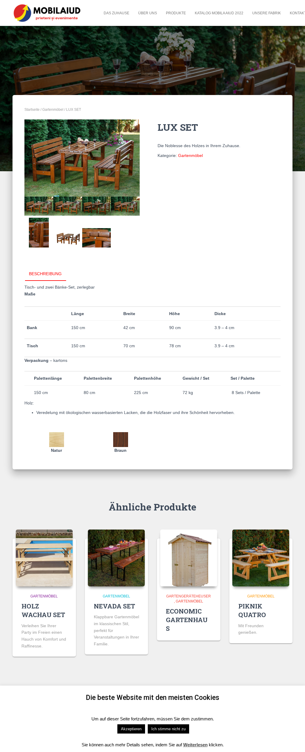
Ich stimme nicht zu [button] (168, 729)
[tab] (49, 274)
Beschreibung (45, 273)
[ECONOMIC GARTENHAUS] (188, 558)
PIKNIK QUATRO (252, 610)
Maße (29, 294)
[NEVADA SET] (116, 558)
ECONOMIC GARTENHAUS (187, 620)
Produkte (176, 13)
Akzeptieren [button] (131, 729)
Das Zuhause (116, 13)
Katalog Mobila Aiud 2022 (219, 13)
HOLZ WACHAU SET (43, 610)
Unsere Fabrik (266, 13)
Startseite (32, 110)
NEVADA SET (114, 606)
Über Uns (147, 13)
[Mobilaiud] (47, 13)
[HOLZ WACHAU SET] (44, 558)
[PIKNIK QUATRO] (260, 558)
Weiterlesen (195, 744)
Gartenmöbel (52, 110)
